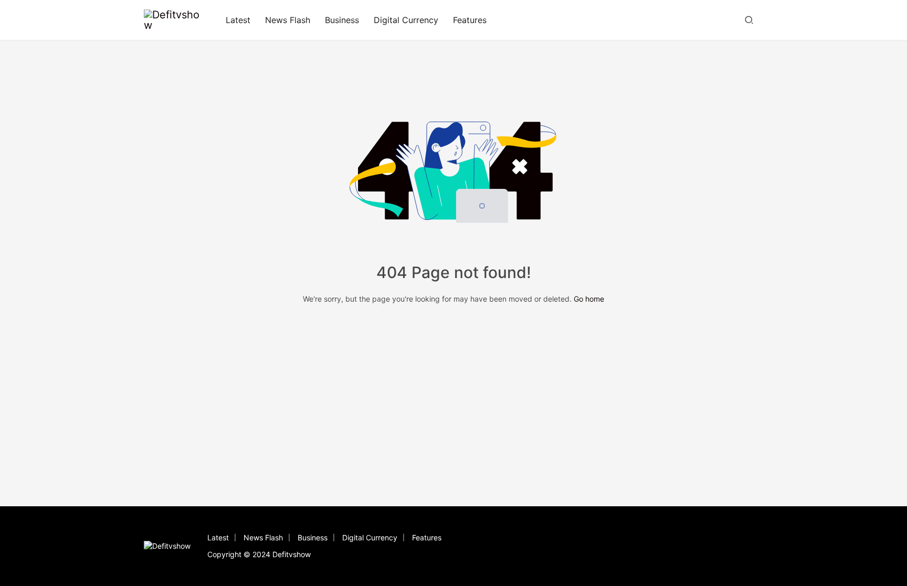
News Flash (287, 20)
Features (470, 20)
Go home (589, 298)
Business (342, 20)
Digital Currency (406, 20)
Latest (238, 20)
